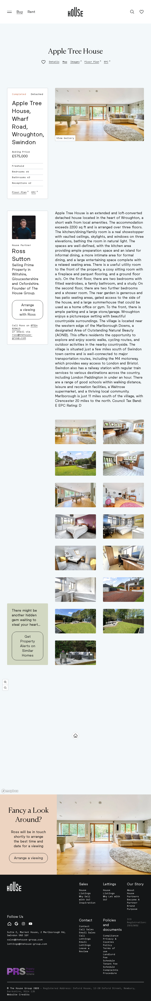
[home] (75, 11)
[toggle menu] (9, 11)
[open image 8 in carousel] (123, 526)
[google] (16, 923)
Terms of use (109, 950)
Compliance (111, 935)
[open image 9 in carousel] (75, 558)
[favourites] (141, 11)
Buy (20, 11)
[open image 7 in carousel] (75, 526)
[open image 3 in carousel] (75, 463)
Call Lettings (85, 937)
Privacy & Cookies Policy (109, 942)
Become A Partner (133, 901)
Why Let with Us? (111, 898)
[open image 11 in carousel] (75, 589)
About (130, 890)
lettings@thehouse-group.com (27, 944)
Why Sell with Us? (84, 898)
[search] (132, 11)
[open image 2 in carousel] (123, 432)
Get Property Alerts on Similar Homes (27, 645)
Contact (84, 926)
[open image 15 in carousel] (75, 652)
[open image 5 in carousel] (75, 495)
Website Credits (18, 994)
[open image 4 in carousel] (123, 463)
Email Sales (87, 932)
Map (65, 61)
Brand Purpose (132, 907)
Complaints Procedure (110, 971)
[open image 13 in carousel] (75, 621)
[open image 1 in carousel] (75, 432)
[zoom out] (5, 688)
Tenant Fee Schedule (110, 965)
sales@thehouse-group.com (25, 939)
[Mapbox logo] (9, 791)
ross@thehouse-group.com (22, 336)
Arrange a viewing (28, 858)
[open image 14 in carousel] (123, 621)
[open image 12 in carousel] (123, 589)
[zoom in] (5, 682)
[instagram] (23, 923)
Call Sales (86, 929)
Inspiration (87, 902)
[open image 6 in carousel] (123, 495)
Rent (31, 11)
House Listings (85, 892)
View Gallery (65, 138)
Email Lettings (85, 943)
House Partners (133, 895)
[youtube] (30, 923)
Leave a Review (84, 950)
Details (54, 61)
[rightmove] (9, 923)
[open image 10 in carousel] (123, 558)
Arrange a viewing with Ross (27, 309)
